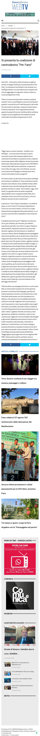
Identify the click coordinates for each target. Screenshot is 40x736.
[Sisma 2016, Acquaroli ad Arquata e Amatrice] (7, 687)
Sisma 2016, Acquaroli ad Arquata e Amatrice (22, 686)
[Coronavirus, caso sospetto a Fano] (7, 680)
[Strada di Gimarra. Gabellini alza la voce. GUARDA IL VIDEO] (20, 636)
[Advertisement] (15, 136)
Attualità (10, 26)
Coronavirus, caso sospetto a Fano (22, 678)
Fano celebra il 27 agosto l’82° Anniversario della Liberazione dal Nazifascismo (16, 421)
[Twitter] (29, 76)
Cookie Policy (5, 735)
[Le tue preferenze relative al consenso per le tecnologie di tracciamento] (37, 733)
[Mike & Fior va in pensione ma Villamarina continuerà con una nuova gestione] (7, 664)
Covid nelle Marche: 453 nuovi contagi (23, 671)
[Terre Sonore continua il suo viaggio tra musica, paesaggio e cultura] (20, 364)
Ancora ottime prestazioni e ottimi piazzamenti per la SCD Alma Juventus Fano (18, 488)
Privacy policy (15, 735)
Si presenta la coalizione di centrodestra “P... (13, 28)
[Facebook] (10, 76)
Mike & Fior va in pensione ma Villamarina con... (20, 663)
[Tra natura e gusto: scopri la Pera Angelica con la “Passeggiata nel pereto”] (20, 509)
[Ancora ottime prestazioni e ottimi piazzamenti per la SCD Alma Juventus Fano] (20, 456)
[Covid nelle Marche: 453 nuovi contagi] (7, 673)
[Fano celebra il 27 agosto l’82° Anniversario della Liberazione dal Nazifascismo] (20, 401)
